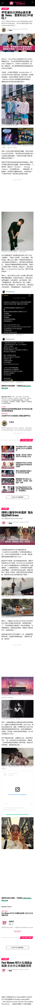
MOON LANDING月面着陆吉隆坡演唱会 (12, 400)
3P (14, 396)
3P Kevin (4, 398)
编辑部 (10, 523)
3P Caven (19, 396)
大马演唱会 (5, 401)
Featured (23, 398)
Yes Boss (17, 931)
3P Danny (26, 396)
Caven (11, 398)
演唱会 (18, 401)
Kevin (29, 398)
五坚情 (27, 400)
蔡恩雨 (23, 401)
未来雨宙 (12, 401)
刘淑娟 (10, 30)
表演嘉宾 (29, 401)
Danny (16, 398)
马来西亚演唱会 (6, 403)
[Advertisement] (17, 194)
